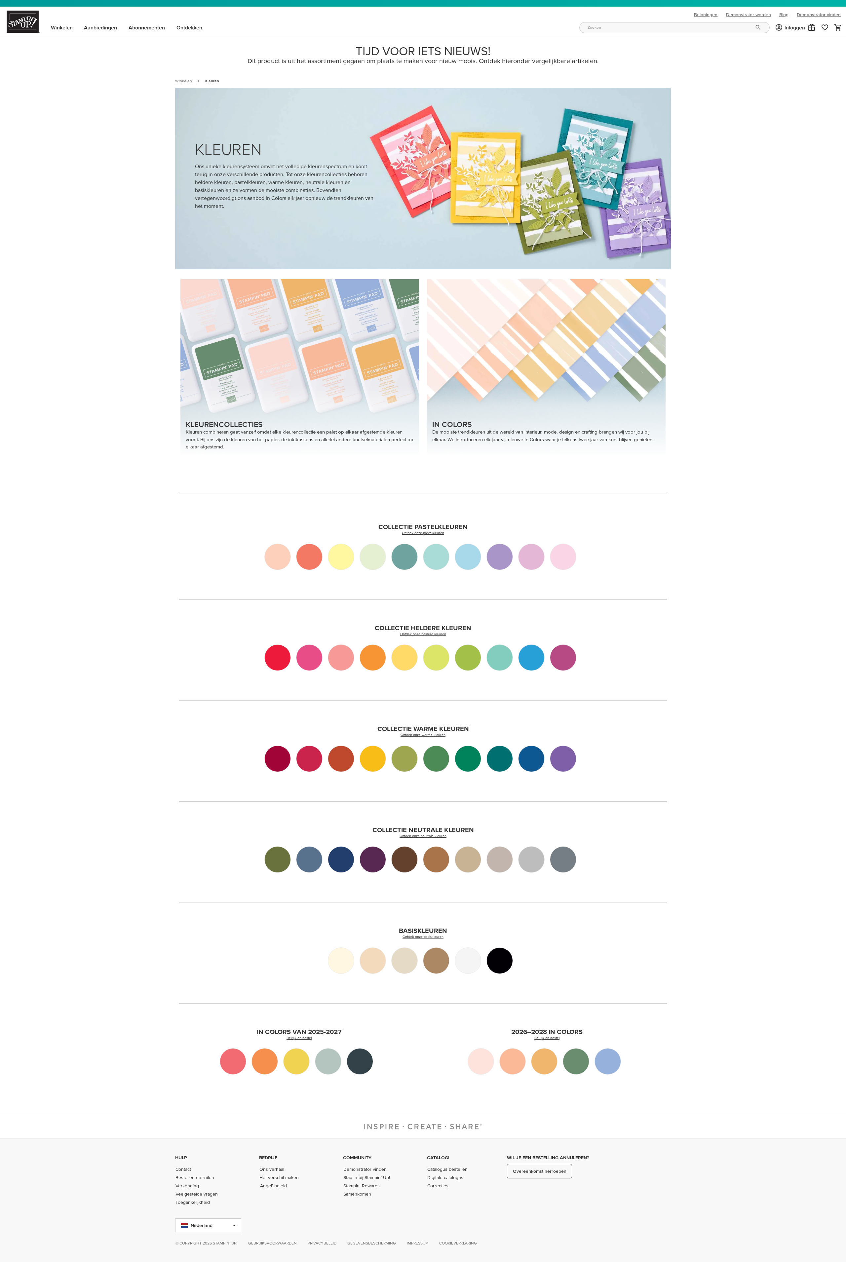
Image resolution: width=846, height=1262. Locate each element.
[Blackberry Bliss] (373, 859)
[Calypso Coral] (309, 557)
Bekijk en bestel (299, 1038)
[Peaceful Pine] (576, 1061)
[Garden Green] (436, 759)
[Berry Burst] (563, 657)
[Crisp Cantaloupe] (512, 1061)
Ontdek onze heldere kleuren (423, 634)
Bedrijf (268, 1157)
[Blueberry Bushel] (531, 759)
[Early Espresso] (404, 859)
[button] (812, 27)
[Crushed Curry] (373, 759)
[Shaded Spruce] (468, 759)
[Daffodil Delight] (404, 657)
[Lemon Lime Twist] (436, 657)
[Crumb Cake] (468, 859)
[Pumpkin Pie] (373, 657)
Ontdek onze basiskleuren (423, 936)
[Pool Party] (436, 557)
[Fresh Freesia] (531, 557)
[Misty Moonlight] (309, 859)
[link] (825, 27)
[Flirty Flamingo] (341, 657)
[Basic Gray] (563, 859)
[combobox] (674, 27)
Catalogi (438, 1157)
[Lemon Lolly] (341, 557)
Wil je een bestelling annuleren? (548, 1157)
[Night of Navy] (341, 859)
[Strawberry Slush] (233, 1061)
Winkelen (183, 81)
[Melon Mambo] (309, 657)
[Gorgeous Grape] (563, 759)
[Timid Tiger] (264, 1061)
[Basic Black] (499, 960)
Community (357, 1157)
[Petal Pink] (277, 557)
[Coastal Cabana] (499, 657)
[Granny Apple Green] (468, 657)
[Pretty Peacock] (499, 759)
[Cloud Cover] (328, 1061)
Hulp (181, 1157)
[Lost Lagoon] (404, 557)
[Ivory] (373, 960)
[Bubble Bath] (563, 557)
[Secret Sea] (360, 1061)
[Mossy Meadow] (277, 859)
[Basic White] (468, 960)
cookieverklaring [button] (458, 1243)
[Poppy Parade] (277, 657)
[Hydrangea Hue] (608, 1061)
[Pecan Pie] (436, 859)
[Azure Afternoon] (531, 657)
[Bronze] (436, 960)
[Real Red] (309, 759)
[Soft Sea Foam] (373, 557)
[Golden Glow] (544, 1061)
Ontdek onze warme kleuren (423, 735)
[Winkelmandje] (838, 27)
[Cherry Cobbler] (277, 759)
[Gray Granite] (499, 859)
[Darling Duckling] (296, 1061)
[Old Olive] (404, 759)
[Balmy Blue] (468, 557)
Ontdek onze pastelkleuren (423, 533)
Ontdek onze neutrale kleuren (423, 836)
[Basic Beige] (404, 960)
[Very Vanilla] (341, 960)
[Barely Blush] (481, 1061)
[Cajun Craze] (341, 759)
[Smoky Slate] (531, 859)
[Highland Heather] (499, 557)
